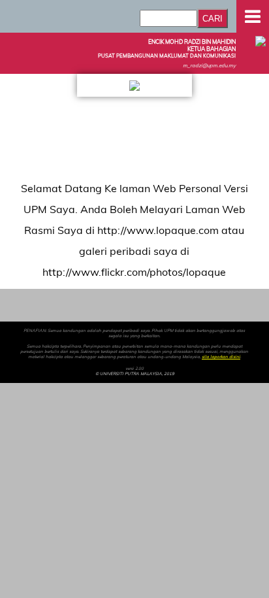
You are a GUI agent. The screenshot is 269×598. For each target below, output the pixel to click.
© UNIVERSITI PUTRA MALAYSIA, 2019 (134, 373)
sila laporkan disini (221, 356)
